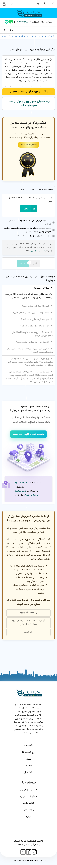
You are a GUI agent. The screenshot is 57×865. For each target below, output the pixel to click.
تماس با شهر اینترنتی (28, 789)
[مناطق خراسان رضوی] (53, 4)
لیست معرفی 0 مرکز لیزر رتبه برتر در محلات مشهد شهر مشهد (28, 103)
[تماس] (46, 4)
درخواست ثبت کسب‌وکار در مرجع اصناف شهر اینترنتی (27, 622)
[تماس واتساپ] (11, 22)
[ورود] (12, 4)
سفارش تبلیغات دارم (28, 144)
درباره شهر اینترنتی (28, 796)
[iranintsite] (23, 852)
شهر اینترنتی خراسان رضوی (41, 36)
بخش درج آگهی (37, 251)
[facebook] (28, 852)
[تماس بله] (7, 22)
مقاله (28, 759)
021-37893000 (27, 613)
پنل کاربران (28, 772)
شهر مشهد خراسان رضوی (27, 493)
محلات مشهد (22, 483)
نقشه (25, 208)
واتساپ (27, 632)
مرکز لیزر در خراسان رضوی (13, 36)
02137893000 (22, 22)
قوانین (28, 816)
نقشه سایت (28, 803)
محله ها (28, 765)
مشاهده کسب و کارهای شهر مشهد (28, 434)
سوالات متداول (28, 810)
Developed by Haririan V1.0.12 (31, 860)
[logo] (28, 13)
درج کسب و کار (29, 752)
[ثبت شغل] (38, 4)
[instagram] (34, 852)
